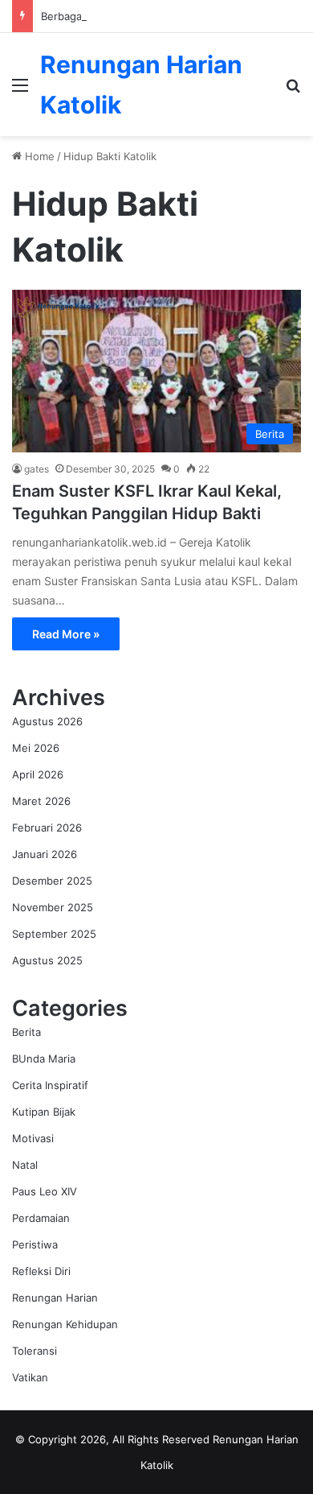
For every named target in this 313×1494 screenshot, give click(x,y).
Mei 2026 (35, 747)
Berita (26, 1032)
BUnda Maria (43, 1058)
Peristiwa (35, 1244)
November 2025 (52, 907)
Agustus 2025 (47, 960)
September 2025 (54, 933)
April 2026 (37, 774)
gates (36, 469)
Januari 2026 (44, 854)
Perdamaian (41, 1217)
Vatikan (30, 1377)
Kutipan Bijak (43, 1111)
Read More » (66, 634)
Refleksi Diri (41, 1271)
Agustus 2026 (47, 721)
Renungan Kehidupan (65, 1324)
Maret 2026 (41, 800)
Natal (25, 1164)
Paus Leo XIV (44, 1191)
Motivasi (33, 1138)
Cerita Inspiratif (50, 1085)
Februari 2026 (47, 827)
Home (38, 156)
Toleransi (34, 1350)
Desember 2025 (52, 880)
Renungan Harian (55, 1297)
